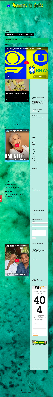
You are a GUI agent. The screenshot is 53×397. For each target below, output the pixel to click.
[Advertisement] (26, 20)
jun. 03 (33, 151)
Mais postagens (17, 124)
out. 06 (33, 149)
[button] (27, 99)
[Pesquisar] (47, 4)
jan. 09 (33, 160)
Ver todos (8, 41)
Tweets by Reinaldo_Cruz (37, 117)
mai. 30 (33, 153)
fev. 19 (33, 142)
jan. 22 (33, 158)
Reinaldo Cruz (29, 34)
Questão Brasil (20, 34)
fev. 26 (33, 156)
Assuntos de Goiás (10, 34)
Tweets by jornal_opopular (10, 184)
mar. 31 (33, 144)
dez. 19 (33, 146)
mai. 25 (33, 140)
